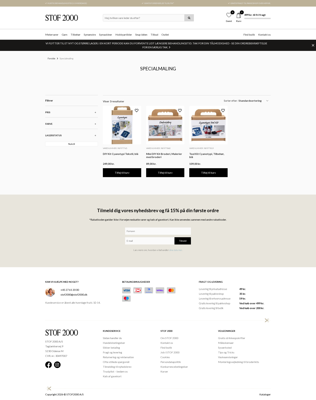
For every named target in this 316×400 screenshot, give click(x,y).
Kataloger (265, 394)
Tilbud (154, 34)
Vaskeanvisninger (228, 357)
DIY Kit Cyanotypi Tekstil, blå (120, 153)
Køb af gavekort (112, 376)
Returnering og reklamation (118, 357)
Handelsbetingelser (114, 342)
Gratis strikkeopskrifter (231, 338)
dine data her (175, 250)
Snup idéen (141, 34)
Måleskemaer (226, 342)
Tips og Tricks (226, 352)
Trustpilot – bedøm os (115, 371)
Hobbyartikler (123, 34)
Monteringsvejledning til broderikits (238, 361)
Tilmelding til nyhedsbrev (117, 366)
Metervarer (51, 34)
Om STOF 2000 (169, 338)
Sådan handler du (112, 338)
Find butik (249, 34)
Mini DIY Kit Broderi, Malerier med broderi (164, 155)
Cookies (165, 357)
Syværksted (225, 347)
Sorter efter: (231, 100)
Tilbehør (75, 34)
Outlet (165, 34)
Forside (51, 58)
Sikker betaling (111, 347)
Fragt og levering (112, 352)
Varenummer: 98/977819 (201, 148)
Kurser (164, 371)
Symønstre (90, 34)
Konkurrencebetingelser (174, 366)
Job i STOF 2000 (169, 352)
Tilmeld (182, 240)
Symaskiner (105, 34)
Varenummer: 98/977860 (158, 148)
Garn (64, 34)
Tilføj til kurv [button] (122, 172)
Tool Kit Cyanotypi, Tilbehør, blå (206, 155)
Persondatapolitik (170, 361)
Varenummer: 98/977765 (115, 148)
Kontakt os (264, 34)
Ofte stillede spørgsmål (116, 361)
